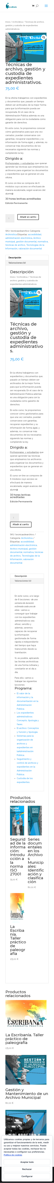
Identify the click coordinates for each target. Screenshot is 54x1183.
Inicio (7, 22)
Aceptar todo (27, 1162)
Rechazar (27, 1169)
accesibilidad (34, 234)
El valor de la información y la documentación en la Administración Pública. (27, 701)
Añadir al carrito (28, 217)
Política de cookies (13, 1155)
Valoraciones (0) (23, 581)
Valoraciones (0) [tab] (17, 263)
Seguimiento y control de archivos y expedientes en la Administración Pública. (27, 767)
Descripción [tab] (15, 257)
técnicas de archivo (15, 245)
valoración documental (30, 248)
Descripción (21, 576)
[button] (43, 37)
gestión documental (26, 241)
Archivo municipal (19, 549)
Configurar (27, 1176)
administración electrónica (18, 238)
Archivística (17, 22)
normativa (43, 241)
